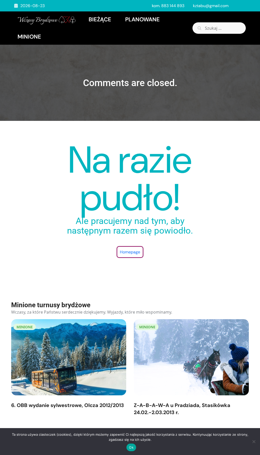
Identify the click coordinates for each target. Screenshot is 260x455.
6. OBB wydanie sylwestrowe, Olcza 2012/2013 (67, 405)
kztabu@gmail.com (211, 5)
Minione (29, 36)
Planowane (142, 19)
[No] (253, 441)
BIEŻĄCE (100, 19)
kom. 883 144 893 (168, 5)
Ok (131, 447)
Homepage (130, 252)
